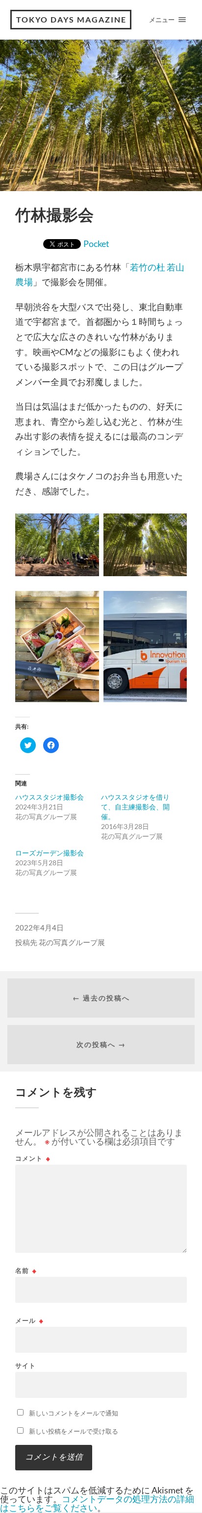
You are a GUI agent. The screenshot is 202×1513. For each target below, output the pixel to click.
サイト (25, 1366)
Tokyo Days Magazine (71, 19)
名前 (26, 1271)
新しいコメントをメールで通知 (73, 1413)
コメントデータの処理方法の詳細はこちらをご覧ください (97, 1503)
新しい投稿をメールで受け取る (73, 1431)
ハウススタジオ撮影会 (49, 797)
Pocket (96, 243)
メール (29, 1321)
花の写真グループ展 (72, 942)
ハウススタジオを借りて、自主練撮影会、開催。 (135, 807)
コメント (32, 1158)
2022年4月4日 (39, 927)
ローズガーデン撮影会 (49, 853)
